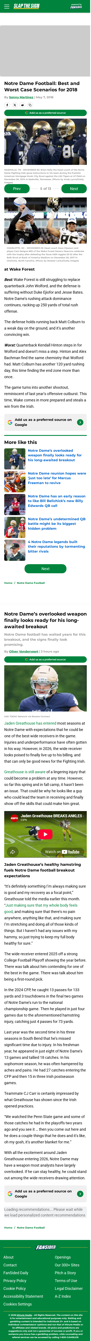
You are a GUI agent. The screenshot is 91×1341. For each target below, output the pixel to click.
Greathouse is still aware (25, 772)
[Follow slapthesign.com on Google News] (80, 422)
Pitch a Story (65, 1273)
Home (8, 582)
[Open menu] (6, 6)
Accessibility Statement (23, 1296)
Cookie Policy (14, 1288)
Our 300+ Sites (67, 1265)
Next (74, 188)
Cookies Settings (17, 1304)
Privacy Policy (14, 1280)
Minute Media (24, 1315)
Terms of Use (66, 1280)
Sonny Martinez (21, 97)
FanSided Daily (15, 1273)
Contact (10, 1265)
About (8, 1257)
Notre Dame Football (31, 582)
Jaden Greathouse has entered (30, 723)
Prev (17, 188)
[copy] (30, 105)
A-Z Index (63, 1296)
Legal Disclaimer (69, 1288)
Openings (63, 1257)
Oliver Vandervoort (23, 651)
